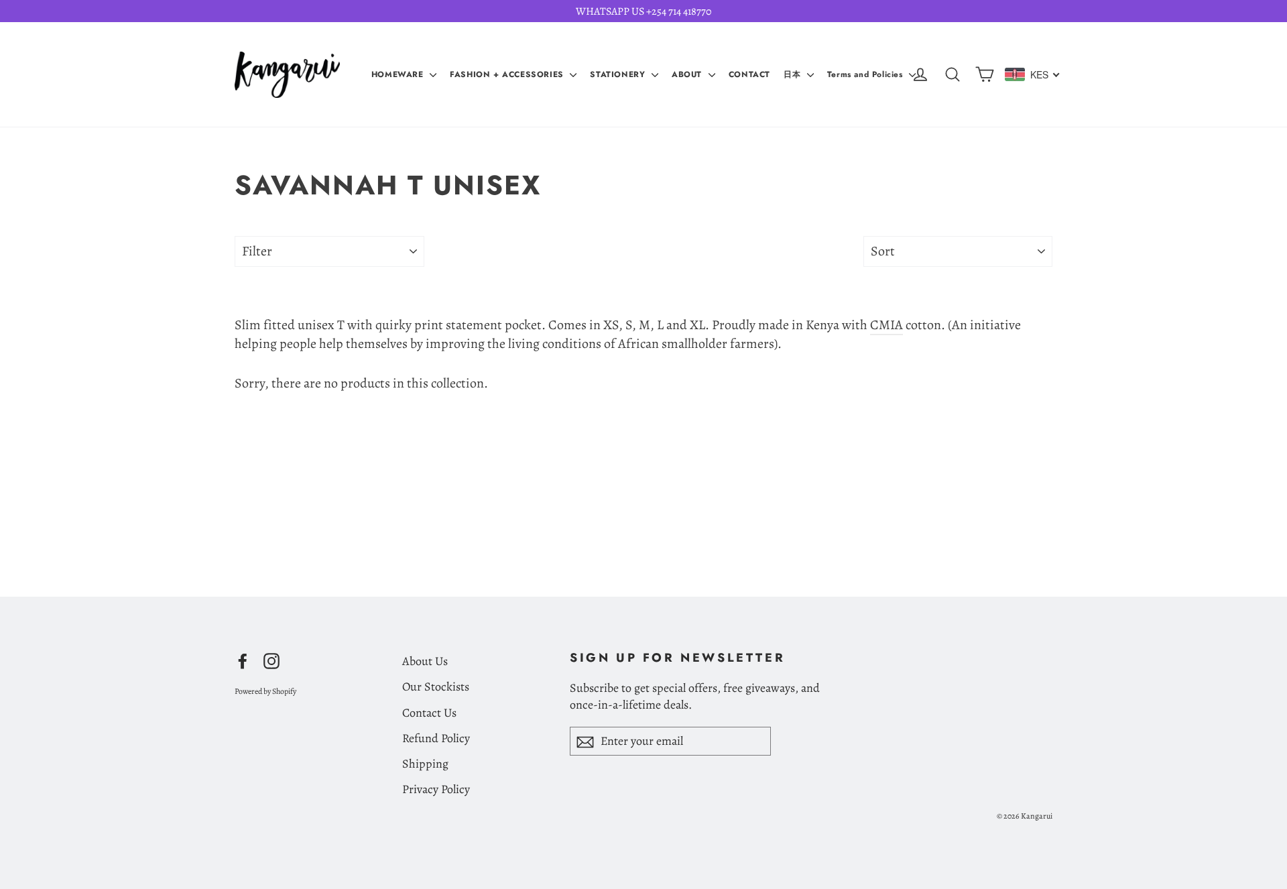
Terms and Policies (866, 74)
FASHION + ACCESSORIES (508, 74)
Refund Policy (436, 738)
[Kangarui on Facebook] (243, 659)
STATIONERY (619, 74)
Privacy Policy (436, 789)
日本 (794, 74)
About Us (425, 661)
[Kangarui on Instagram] (271, 659)
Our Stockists (435, 686)
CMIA (886, 325)
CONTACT (749, 74)
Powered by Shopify (265, 691)
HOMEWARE (398, 74)
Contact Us (429, 713)
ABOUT (688, 74)
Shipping (425, 764)
